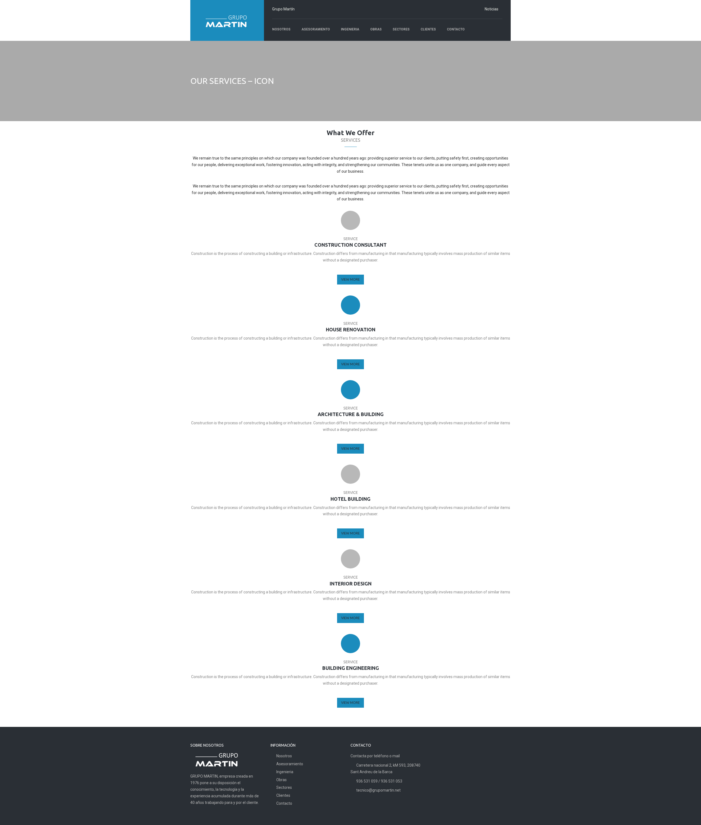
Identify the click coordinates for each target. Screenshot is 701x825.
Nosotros (284, 756)
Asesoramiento (289, 764)
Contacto (284, 803)
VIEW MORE (350, 279)
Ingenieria (284, 772)
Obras (281, 780)
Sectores (284, 787)
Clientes (283, 795)
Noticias (491, 9)
